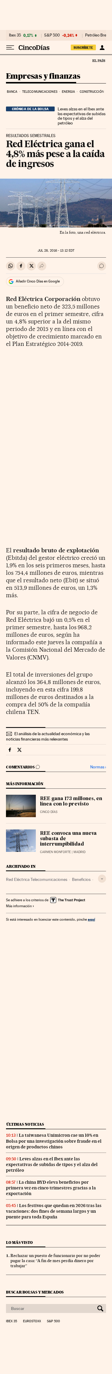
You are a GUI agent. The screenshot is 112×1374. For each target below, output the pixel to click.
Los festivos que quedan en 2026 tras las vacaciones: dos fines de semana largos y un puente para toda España (54, 1211)
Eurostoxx (32, 1321)
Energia (68, 92)
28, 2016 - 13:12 (56, 251)
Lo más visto (19, 1242)
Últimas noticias (25, 1124)
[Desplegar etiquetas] (102, 879)
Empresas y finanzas (43, 76)
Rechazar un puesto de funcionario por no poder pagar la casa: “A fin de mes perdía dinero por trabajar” (55, 1260)
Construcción (92, 92)
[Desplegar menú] (10, 47)
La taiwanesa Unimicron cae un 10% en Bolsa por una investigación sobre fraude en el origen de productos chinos (54, 1141)
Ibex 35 (15, 35)
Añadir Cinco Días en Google (38, 281)
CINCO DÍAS (48, 812)
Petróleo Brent (97, 35)
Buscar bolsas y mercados (35, 1292)
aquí (91, 919)
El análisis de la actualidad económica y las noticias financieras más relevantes (48, 736)
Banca (12, 92)
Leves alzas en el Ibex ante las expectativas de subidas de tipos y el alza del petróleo (81, 116)
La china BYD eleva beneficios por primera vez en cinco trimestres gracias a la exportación (51, 1188)
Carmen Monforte (55, 852)
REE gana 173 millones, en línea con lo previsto (71, 802)
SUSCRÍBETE (83, 47)
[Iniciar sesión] (102, 47)
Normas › (98, 767)
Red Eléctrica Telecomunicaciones (36, 879)
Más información (19, 906)
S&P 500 (52, 35)
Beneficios (81, 879)
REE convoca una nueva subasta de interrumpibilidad (68, 839)
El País (98, 60)
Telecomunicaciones (39, 92)
